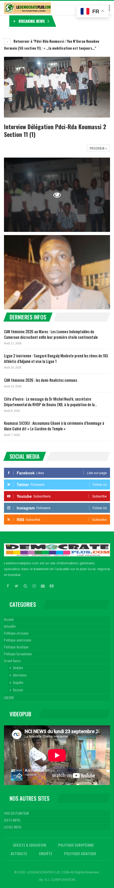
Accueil (9, 619)
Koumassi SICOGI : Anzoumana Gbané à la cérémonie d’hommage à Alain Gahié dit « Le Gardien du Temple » (54, 425)
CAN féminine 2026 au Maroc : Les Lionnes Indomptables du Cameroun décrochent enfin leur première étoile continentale (51, 334)
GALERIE (9, 697)
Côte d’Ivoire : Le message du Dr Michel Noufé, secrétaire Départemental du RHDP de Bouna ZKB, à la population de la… (50, 401)
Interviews (20, 675)
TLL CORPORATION (60, 880)
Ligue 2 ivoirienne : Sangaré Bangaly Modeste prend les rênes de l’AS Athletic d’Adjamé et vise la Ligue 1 (56, 358)
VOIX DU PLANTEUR (16, 813)
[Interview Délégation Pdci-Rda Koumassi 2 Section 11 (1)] (57, 272)
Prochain (97, 148)
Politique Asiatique (16, 646)
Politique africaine (16, 633)
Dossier (18, 689)
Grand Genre (12, 660)
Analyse (18, 667)
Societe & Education (29, 845)
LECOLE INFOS (12, 827)
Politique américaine (17, 640)
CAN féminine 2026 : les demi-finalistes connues (40, 380)
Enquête (18, 682)
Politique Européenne (18, 653)
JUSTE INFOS (12, 820)
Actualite (10, 626)
